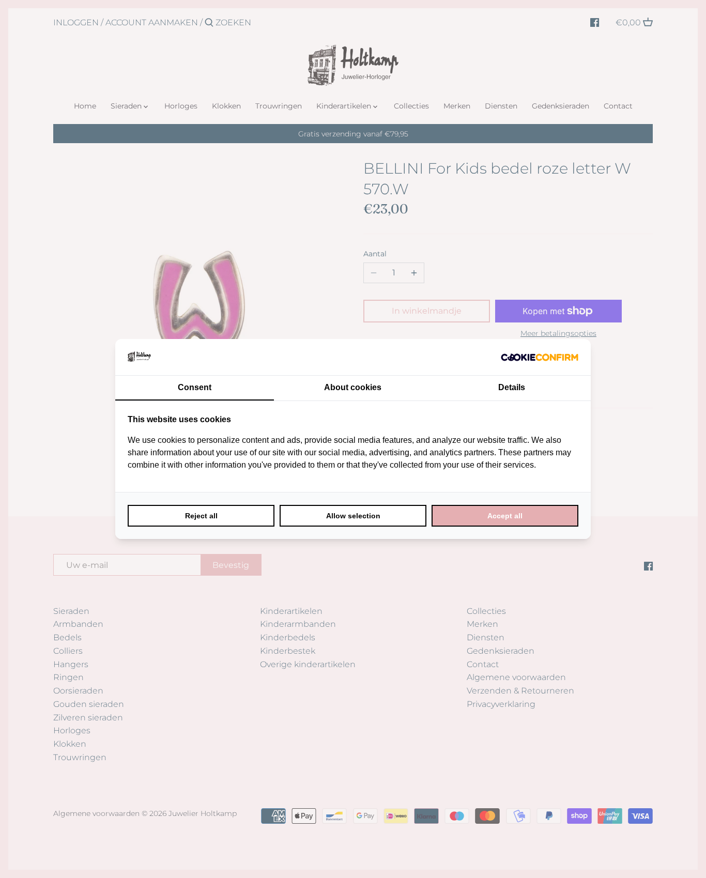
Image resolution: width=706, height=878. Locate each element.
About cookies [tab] (352, 387)
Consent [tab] (194, 387)
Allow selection (353, 516)
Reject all (201, 516)
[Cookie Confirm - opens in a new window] (539, 357)
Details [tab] (511, 387)
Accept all (505, 516)
